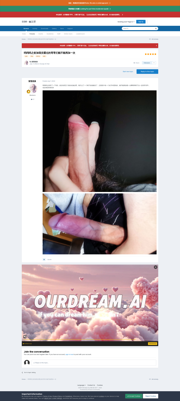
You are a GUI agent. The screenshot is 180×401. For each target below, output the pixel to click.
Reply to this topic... (42, 363)
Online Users (68, 34)
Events (41, 34)
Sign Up (140, 21)
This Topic (147, 28)
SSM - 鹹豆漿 (29, 21)
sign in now (69, 354)
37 (33, 99)
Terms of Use (47, 396)
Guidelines (50, 34)
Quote (49, 259)
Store (62, 28)
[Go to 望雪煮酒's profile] (26, 63)
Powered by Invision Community (90, 389)
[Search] (156, 28)
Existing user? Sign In (126, 22)
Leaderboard (80, 34)
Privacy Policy (57, 396)
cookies (101, 396)
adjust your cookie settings (53, 398)
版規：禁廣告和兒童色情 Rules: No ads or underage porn (88, 3)
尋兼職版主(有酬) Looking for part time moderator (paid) (88, 9)
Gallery (54, 28)
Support (70, 28)
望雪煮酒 (35, 62)
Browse (26, 28)
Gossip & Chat (44, 64)
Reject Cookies (150, 396)
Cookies (100, 385)
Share (137, 63)
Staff (58, 34)
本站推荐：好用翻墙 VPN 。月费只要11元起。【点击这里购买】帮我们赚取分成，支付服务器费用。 (88, 14)
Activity (34, 28)
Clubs (24, 34)
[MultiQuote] (44, 259)
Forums (32, 34)
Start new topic (128, 71)
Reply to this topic (147, 71)
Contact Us (91, 385)
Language (81, 385)
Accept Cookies (134, 396)
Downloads (44, 28)
